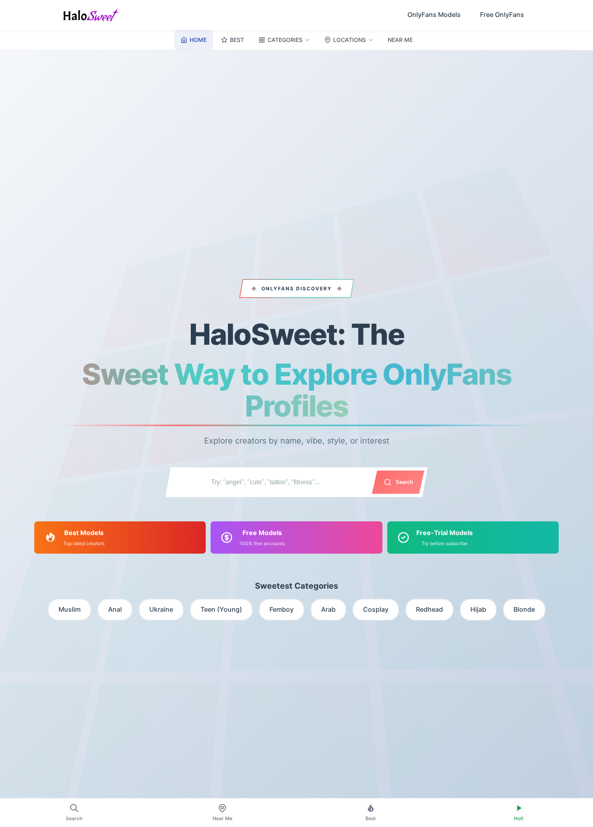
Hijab (478, 609)
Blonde (524, 609)
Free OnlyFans (502, 14)
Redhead (429, 609)
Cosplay (375, 609)
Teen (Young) (221, 609)
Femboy (281, 609)
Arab (328, 609)
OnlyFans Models (434, 14)
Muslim (69, 609)
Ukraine (161, 609)
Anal (115, 609)
